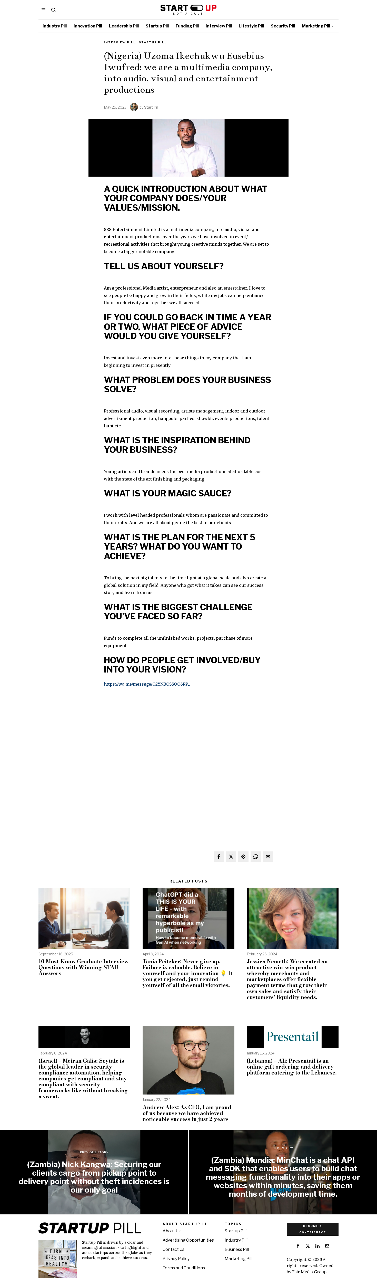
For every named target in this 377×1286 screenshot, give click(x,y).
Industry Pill (236, 1240)
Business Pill (237, 1249)
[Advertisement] (188, 730)
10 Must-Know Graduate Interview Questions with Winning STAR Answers (83, 967)
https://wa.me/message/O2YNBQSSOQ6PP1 (147, 684)
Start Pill (151, 107)
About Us (172, 1231)
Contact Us (173, 1249)
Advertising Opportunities (188, 1240)
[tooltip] (219, 856)
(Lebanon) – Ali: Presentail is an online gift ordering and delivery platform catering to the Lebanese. (292, 1067)
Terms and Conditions (184, 1267)
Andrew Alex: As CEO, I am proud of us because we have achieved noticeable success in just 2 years (187, 1113)
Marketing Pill (238, 1258)
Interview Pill (120, 42)
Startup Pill (153, 42)
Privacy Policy (176, 1258)
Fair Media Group (309, 1271)
